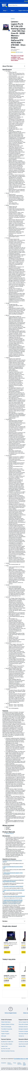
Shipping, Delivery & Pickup (7, 1024)
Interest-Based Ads (19, 1063)
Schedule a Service (23, 1026)
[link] (8, 945)
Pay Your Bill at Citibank (6, 1044)
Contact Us (21, 1036)
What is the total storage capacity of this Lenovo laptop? (12, 873)
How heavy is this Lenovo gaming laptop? (13, 886)
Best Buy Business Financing (7, 1051)
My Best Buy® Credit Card (7, 1041)
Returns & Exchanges (6, 1026)
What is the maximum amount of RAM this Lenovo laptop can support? (12, 881)
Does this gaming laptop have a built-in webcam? (12, 861)
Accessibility (3, 1062)
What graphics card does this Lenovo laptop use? (13, 890)
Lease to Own (4, 1046)
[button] (5, 10)
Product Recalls (4, 1031)
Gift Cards (3, 1036)
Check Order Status (5, 1022)
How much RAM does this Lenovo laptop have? (12, 867)
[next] (24, 942)
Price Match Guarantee (6, 1029)
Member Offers (22, 1046)
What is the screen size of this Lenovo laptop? (14, 896)
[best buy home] (4, 5)
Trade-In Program (5, 1033)
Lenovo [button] (12, 18)
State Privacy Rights (24, 1063)
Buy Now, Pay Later (5, 1048)
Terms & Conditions (9, 1063)
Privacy (14, 1062)
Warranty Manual (10, 833)
